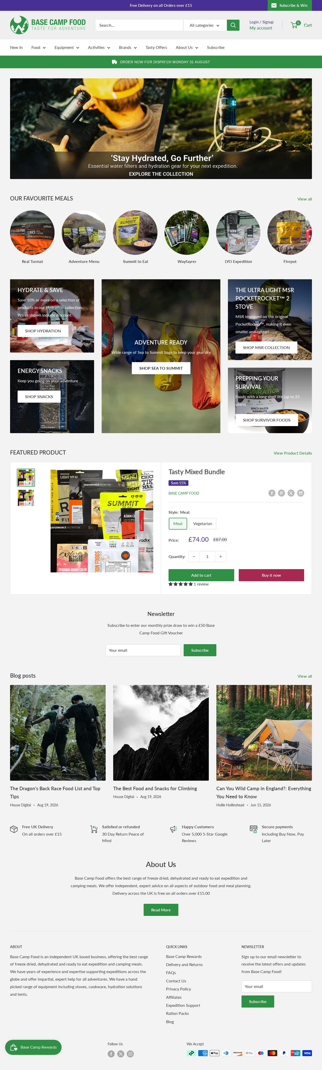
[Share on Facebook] (271, 493)
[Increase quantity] (220, 556)
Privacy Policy (178, 988)
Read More (161, 909)
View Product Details (293, 453)
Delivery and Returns (184, 964)
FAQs (171, 972)
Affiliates (174, 997)
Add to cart (201, 575)
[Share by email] (300, 493)
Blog (170, 1021)
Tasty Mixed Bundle (197, 472)
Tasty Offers (156, 47)
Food (35, 47)
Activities (96, 47)
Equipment (64, 47)
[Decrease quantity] (194, 556)
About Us (184, 47)
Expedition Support (183, 1005)
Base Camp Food (184, 493)
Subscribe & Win (293, 5)
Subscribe (215, 47)
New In (16, 47)
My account (261, 27)
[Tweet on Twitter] (291, 493)
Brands (125, 47)
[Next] (311, 232)
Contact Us (176, 980)
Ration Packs (177, 1013)
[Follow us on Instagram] (130, 1053)
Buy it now (271, 575)
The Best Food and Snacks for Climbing (155, 788)
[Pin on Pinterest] (281, 493)
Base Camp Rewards (184, 956)
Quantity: (177, 556)
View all (305, 198)
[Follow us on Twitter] (120, 1053)
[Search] (233, 25)
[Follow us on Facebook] (111, 1053)
